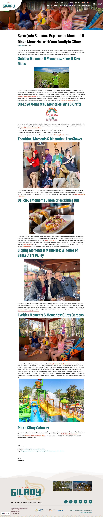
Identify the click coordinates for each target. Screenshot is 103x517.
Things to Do (49, 5)
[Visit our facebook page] (66, 501)
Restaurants (26, 246)
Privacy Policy (32, 502)
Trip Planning (33, 449)
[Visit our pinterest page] (85, 501)
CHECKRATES (100, 4)
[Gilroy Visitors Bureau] (9, 5)
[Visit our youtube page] (80, 501)
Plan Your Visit (86, 5)
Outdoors (39, 449)
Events (56, 5)
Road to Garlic (27, 244)
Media (25, 502)
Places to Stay (76, 5)
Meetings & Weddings (60, 2)
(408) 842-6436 (15, 513)
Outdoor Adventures (67, 100)
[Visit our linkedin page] (90, 501)
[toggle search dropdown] (94, 4)
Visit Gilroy (21, 45)
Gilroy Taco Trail (49, 240)
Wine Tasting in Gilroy (44, 451)
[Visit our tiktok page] (75, 501)
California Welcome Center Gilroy (35, 435)
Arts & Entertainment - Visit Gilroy (31, 128)
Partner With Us (70, 2)
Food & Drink (67, 5)
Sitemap (39, 502)
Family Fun (26, 449)
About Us (13, 502)
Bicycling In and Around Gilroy (27, 96)
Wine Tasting (35, 451)
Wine (61, 5)
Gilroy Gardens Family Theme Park (59, 364)
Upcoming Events (59, 135)
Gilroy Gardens (60, 451)
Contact (19, 502)
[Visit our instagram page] (71, 501)
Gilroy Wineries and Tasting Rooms (28, 311)
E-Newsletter (78, 2)
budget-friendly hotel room (69, 434)
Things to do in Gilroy (26, 451)
